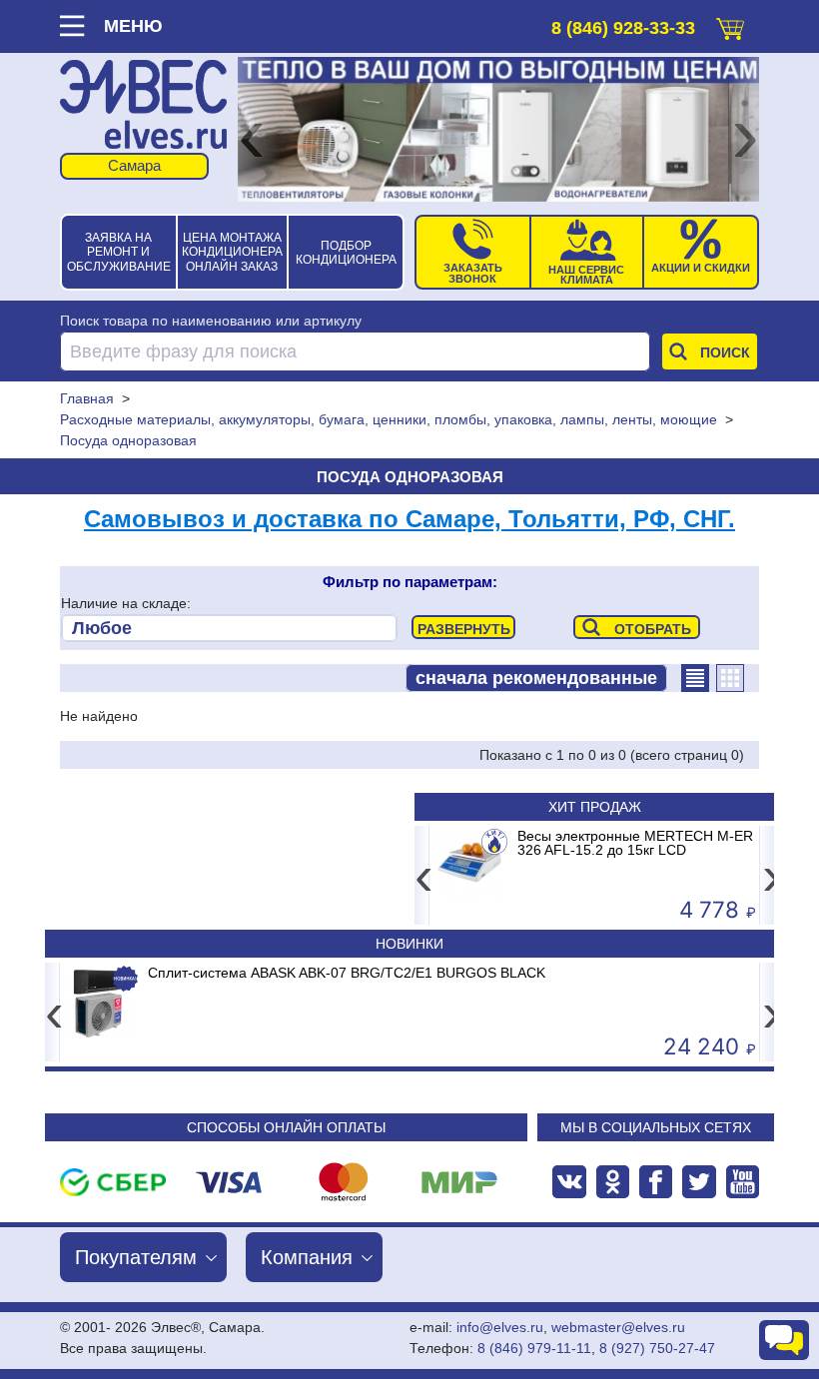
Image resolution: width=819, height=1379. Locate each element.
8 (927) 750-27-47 (657, 1348)
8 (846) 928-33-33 (623, 28)
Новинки (409, 944)
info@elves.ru (499, 1327)
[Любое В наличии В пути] (229, 628)
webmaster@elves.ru (618, 1327)
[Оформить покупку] (730, 24)
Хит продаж (594, 807)
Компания (307, 1257)
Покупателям (136, 1257)
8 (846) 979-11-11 (534, 1348)
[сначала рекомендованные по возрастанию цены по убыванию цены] (536, 678)
